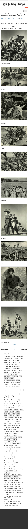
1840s (16, 462)
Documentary (7, 433)
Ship (10, 499)
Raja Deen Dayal (8, 437)
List (10, 464)
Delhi (15, 364)
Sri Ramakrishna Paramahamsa (12, 501)
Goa (21, 462)
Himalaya (6, 388)
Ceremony (12, 451)
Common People (8, 358)
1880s (9, 360)
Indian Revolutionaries (17, 455)
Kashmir (15, 439)
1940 (15, 459)
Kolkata (21, 358)
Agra (22, 390)
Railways (11, 411)
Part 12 (18, 20)
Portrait (18, 360)
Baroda (17, 399)
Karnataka (11, 392)
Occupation (18, 490)
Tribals (11, 384)
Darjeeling (11, 396)
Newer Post (4, 349)
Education (6, 403)
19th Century (7, 376)
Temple (18, 368)
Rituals (10, 405)
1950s (13, 366)
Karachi (12, 421)
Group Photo (12, 368)
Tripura (19, 503)
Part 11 (14, 20)
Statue (9, 413)
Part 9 (5, 20)
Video (16, 392)
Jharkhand (16, 453)
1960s (18, 372)
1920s (14, 362)
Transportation (7, 370)
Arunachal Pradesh (8, 468)
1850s (20, 376)
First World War (8, 443)
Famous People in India (14, 427)
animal (17, 505)
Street (18, 390)
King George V (7, 441)
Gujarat (18, 386)
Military (6, 401)
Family (11, 388)
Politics (12, 382)
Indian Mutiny (18, 417)
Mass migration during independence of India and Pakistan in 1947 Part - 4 (13, 14)
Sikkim (5, 423)
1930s (10, 372)
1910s (14, 372)
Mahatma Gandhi (16, 401)
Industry (6, 464)
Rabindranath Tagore (9, 399)
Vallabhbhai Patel (8, 459)
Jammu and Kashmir (14, 394)
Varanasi (12, 378)
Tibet (12, 478)
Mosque (6, 394)
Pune (19, 459)
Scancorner (15, 476)
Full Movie (11, 417)
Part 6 (21, 18)
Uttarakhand (12, 419)
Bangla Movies (15, 480)
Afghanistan (19, 419)
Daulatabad (7, 482)
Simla (8, 449)
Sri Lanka (6, 382)
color (14, 413)
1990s (9, 480)
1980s (5, 415)
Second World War (8, 460)
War (15, 429)
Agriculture (6, 421)
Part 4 (13, 18)
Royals (14, 370)
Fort (10, 401)
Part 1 (2, 18)
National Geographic (9, 490)
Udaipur (6, 505)
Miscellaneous (7, 455)
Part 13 (22, 20)
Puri (5, 439)
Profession (6, 374)
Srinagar (6, 503)
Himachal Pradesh (13, 445)
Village (6, 396)
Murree (15, 488)
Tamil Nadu (17, 384)
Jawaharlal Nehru (8, 397)
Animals (11, 364)
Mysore (17, 415)
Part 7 (25, 18)
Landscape (17, 382)
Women (13, 356)
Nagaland (21, 488)
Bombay (6, 368)
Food (15, 470)
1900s (18, 362)
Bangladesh (7, 407)
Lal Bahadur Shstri (16, 447)
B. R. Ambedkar (18, 468)
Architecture (7, 356)
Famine (20, 437)
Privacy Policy (3, 509)
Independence (7, 425)
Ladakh (19, 474)
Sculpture (17, 411)
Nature (15, 397)
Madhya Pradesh (8, 409)
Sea (13, 457)
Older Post (24, 349)
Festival (21, 431)
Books (5, 470)
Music (15, 403)
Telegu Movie (13, 503)
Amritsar (15, 441)
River (12, 374)
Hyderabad (16, 409)
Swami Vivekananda (9, 462)
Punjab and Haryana (17, 425)
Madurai (6, 429)
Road (10, 476)
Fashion (13, 482)
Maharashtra (15, 376)
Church (20, 405)
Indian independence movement (12, 486)
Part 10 (9, 20)
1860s (5, 360)
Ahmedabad (11, 415)
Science (6, 499)
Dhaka (12, 407)
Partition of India (8, 431)
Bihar (5, 427)
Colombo (10, 470)
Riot (5, 449)
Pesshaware (20, 492)
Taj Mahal (15, 435)
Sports (18, 413)
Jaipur (22, 394)
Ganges (18, 380)
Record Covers (7, 435)
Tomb (11, 403)
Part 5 (17, 18)
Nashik (6, 476)
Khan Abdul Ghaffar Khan (10, 474)
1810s (15, 478)
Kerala (5, 405)
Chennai (15, 405)
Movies (6, 372)
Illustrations (17, 484)
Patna (14, 492)
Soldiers (9, 439)
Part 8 (2, 20)
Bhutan (6, 445)
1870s (14, 360)
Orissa (11, 429)
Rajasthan (6, 390)
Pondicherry (15, 464)
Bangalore (6, 451)
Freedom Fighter (8, 453)
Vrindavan (11, 505)
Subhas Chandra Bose (14, 423)
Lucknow (6, 378)
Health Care (7, 472)
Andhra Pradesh (17, 443)
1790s (14, 466)
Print (10, 457)
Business (20, 403)
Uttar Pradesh (18, 388)
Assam (5, 417)
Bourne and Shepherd (9, 380)
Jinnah (5, 457)
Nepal (5, 413)
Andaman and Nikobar (16, 449)
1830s (19, 478)
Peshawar (14, 433)
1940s (20, 344)
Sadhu (5, 392)
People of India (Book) (9, 386)
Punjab (17, 421)
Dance (15, 437)
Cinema (19, 451)
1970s (15, 374)
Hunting (6, 411)
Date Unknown (19, 356)
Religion (6, 494)
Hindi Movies (7, 447)
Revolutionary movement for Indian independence (12, 497)
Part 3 (9, 18)
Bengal (6, 364)
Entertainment (7, 366)
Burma (22, 409)
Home (14, 349)
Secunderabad (7, 466)
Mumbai (18, 366)
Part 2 (6, 18)
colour (20, 392)
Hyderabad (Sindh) (8, 484)
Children (19, 370)
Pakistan (6, 384)
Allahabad (15, 431)
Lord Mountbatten (8, 488)
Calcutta (16, 358)
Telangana (6, 478)
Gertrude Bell (19, 482)
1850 (5, 480)
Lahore (6, 419)
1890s (9, 362)
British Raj (12, 390)
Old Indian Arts (7, 492)
